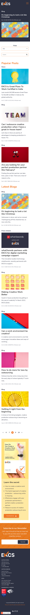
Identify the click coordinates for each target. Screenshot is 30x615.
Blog (3, 11)
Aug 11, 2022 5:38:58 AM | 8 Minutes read (11, 423)
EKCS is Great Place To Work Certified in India (12, 87)
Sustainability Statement (20, 604)
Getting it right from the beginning (13, 410)
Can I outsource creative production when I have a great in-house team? (13, 127)
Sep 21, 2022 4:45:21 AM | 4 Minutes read (11, 384)
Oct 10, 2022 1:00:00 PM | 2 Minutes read (10, 345)
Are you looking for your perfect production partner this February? (14, 167)
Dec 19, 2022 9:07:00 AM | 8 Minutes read (11, 20)
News (3, 67)
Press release (6, 231)
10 (19, 432)
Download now (10, 516)
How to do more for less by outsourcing (14, 371)
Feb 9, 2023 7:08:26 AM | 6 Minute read (10, 181)
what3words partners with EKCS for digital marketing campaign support (14, 253)
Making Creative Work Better (12, 293)
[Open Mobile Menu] (27, 3)
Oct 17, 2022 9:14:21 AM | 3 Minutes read (11, 267)
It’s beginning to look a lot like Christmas (14, 16)
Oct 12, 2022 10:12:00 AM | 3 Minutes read (11, 306)
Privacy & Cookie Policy (9, 604)
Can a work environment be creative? (14, 332)
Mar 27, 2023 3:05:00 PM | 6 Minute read (10, 141)
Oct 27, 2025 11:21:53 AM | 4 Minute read (11, 100)
